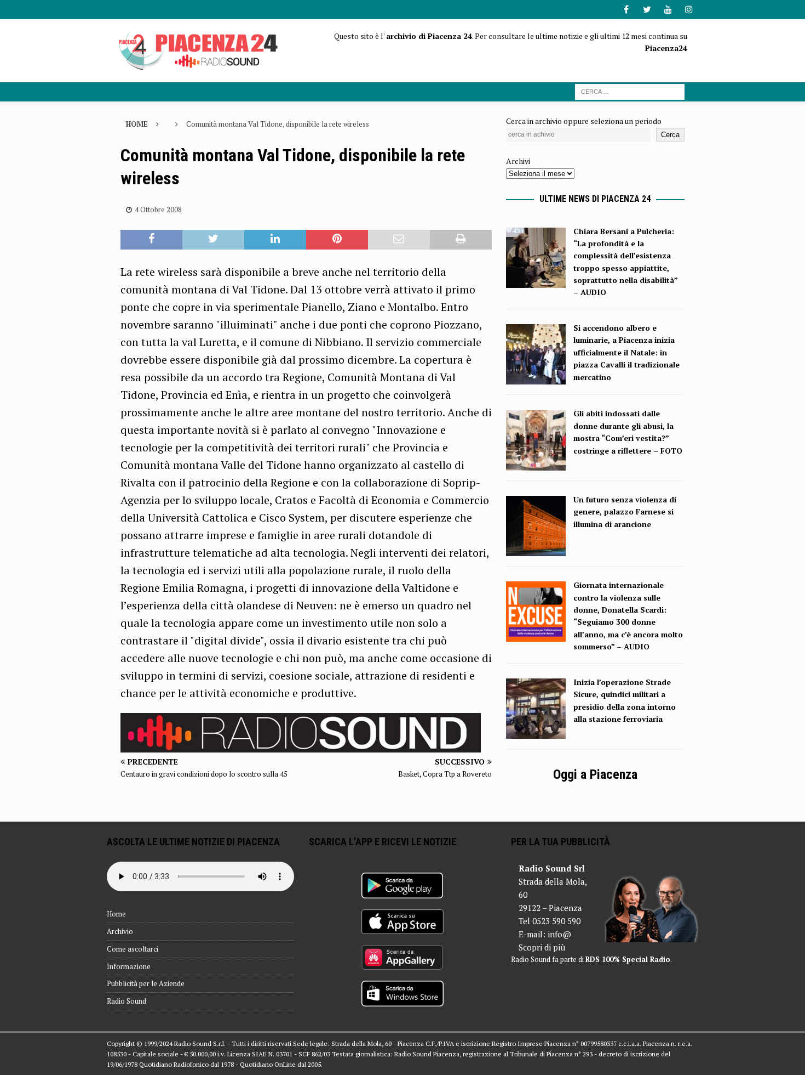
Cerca (670, 135)
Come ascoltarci (132, 949)
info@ (559, 934)
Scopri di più (542, 947)
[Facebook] (626, 9)
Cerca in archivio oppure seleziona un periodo (584, 121)
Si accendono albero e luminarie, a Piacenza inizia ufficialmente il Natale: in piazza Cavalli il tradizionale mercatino (626, 352)
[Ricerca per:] (630, 91)
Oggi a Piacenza (595, 774)
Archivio (120, 931)
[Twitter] (647, 9)
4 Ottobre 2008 (158, 209)
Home (116, 914)
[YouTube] (667, 9)
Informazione (129, 966)
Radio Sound (126, 1001)
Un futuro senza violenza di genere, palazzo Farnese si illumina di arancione (624, 511)
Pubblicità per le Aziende (146, 983)
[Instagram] (688, 9)
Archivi (518, 161)
